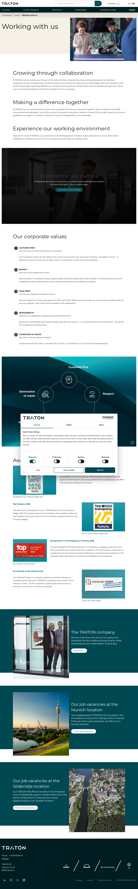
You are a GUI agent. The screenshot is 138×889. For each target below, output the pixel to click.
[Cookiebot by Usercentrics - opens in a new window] (105, 417)
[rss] (23, 880)
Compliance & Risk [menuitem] (108, 10)
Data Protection (104, 880)
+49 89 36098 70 (16, 855)
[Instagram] (11, 880)
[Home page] (10, 3)
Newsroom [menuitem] (57, 10)
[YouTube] (17, 880)
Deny (38, 470)
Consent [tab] (36, 425)
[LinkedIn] (4, 880)
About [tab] (101, 425)
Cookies (79, 880)
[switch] (57, 461)
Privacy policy (28, 451)
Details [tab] (69, 425)
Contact (5, 858)
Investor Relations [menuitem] (31, 10)
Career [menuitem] (132, 10)
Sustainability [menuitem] (81, 10)
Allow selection (69, 470)
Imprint (90, 880)
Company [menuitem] (6, 10)
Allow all (100, 470)
